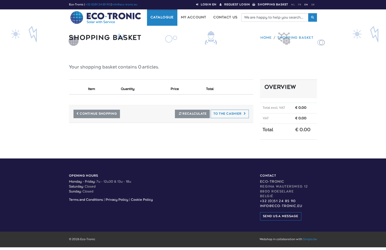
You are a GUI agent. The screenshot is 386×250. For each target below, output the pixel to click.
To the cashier (228, 114)
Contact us (225, 17)
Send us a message (280, 216)
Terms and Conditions (86, 200)
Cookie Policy (142, 200)
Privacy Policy (117, 200)
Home (266, 38)
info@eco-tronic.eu (124, 4)
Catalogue (162, 17)
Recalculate (194, 114)
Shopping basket (295, 38)
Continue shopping (98, 114)
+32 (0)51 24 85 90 (98, 4)
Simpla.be (310, 239)
